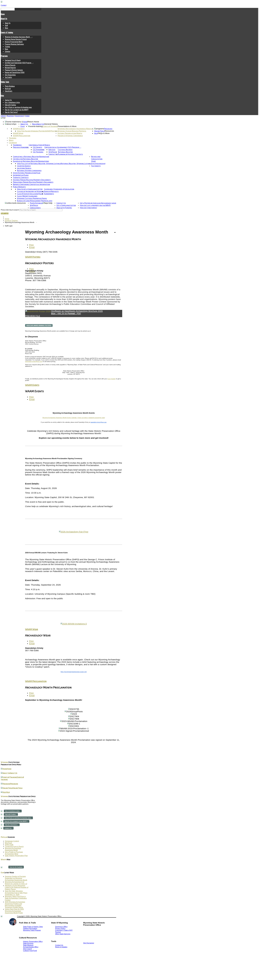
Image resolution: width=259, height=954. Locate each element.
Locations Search (24, 168)
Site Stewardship (10, 75)
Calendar (7, 51)
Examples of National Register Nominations (31, 161)
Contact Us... (8, 828)
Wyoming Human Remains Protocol (16, 39)
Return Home (33, 122)
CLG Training (38, 152)
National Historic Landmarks (29, 171)
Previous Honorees (21, 147)
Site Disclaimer (88, 943)
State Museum (28, 945)
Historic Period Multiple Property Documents (32, 180)
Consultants (8, 91)
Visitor (27, 116)
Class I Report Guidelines (27, 196)
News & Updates (61, 947)
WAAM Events (18, 129)
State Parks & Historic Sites (33, 927)
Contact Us (8, 100)
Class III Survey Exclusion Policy (30, 194)
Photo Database (10, 86)
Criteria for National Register (25, 159)
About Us (4, 18)
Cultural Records (10, 65)
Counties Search (24, 166)
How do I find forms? (11, 112)
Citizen (3, 116)
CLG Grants (37, 147)
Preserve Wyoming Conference (14, 44)
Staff (6, 25)
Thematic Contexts (21, 178)
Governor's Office (61, 927)
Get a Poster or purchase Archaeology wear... (18, 818)
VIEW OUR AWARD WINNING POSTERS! (38, 325)
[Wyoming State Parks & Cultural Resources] (5, 925)
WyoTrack (8, 88)
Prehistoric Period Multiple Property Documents (33, 182)
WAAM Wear (18, 133)
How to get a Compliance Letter (30, 189)
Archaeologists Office (30, 947)
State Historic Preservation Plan (26, 173)
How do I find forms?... (11, 824)
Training (7, 46)
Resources (109, 131)
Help (2, 95)
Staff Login (4, 213)
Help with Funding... (11, 814)
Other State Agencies (62, 934)
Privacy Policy (60, 928)
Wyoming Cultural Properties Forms (32, 198)
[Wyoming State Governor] (13, 925)
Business (10, 116)
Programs (4, 55)
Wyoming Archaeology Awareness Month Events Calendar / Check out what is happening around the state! (73, 417)
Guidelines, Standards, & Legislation (59, 189)
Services (51, 150)
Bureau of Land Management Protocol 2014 (34, 201)
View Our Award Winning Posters (31, 131)
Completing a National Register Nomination (31, 157)
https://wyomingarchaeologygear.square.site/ (74, 672)
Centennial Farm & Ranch (13, 60)
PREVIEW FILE (32, 316)
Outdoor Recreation (30, 928)
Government (19, 116)
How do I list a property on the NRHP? (17, 110)
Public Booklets (19, 187)
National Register (10, 67)
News (6, 28)
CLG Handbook (38, 150)
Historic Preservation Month (14, 42)
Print (31, 245)
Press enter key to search (10, 210)
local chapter (111, 379)
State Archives (28, 943)
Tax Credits (8, 77)
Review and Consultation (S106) (14, 72)
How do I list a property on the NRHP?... (16, 821)
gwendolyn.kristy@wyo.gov (33, 361)
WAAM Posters (51, 131)
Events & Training (7, 32)
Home (3, 14)
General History (51, 124)
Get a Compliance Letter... (12, 811)
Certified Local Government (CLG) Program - (19, 63)
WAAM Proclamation (21, 136)
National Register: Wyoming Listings (76, 164)
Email (32, 247)
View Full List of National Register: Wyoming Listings (39, 164)
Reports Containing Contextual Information (31, 184)
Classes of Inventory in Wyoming (30, 191)
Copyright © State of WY (64, 930)
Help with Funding (10, 105)
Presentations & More (67, 126)
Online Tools (5, 81)
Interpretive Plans (21, 175)
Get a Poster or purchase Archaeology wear (18, 107)
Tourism (58, 932)
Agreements (49, 194)
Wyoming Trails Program (32, 930)
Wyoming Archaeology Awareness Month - (18, 37)
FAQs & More (104, 133)
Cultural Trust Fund (30, 950)
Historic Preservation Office (33, 941)
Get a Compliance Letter (12, 102)
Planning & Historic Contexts (14, 70)
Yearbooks (17, 145)
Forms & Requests (51, 191)
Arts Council (27, 949)
